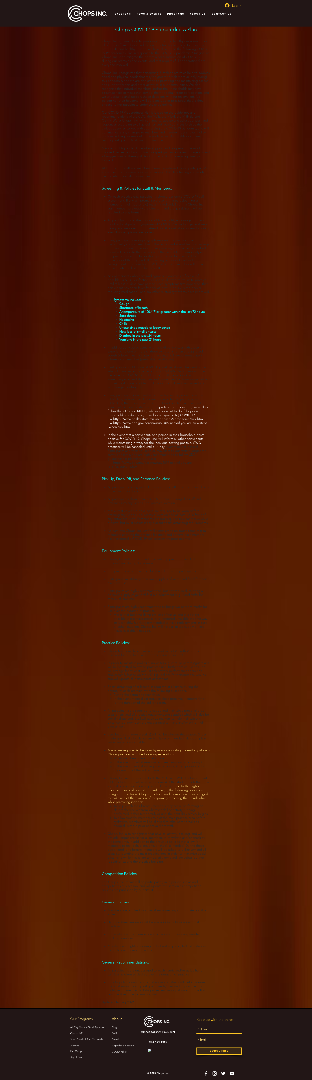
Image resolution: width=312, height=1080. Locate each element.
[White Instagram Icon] (215, 1073)
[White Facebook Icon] (206, 1073)
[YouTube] (232, 1073)
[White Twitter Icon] (223, 1073)
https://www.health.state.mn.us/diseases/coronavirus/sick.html (158, 419)
